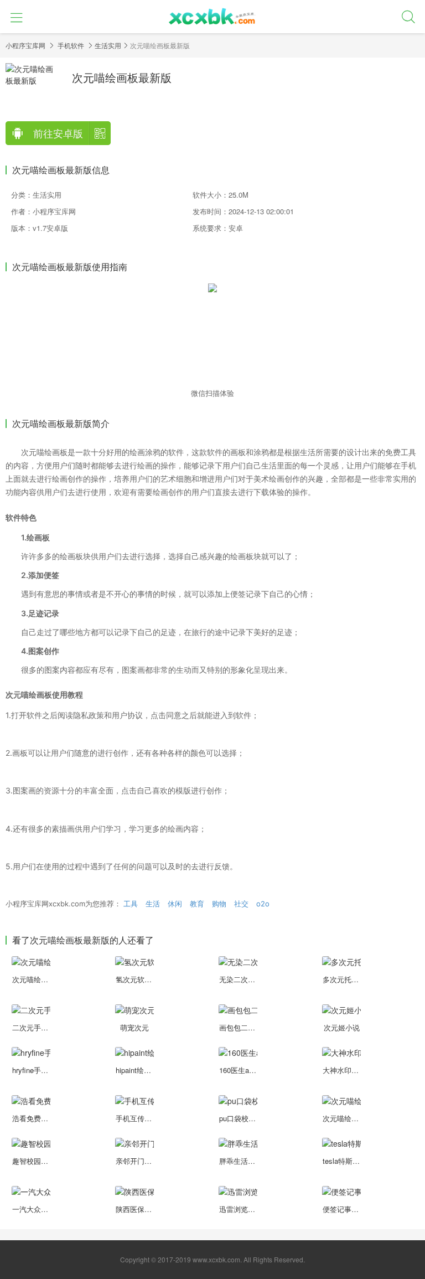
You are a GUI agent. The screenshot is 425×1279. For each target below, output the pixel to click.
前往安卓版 (58, 133)
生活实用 (108, 45)
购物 (219, 903)
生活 (153, 903)
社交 (241, 903)
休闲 (175, 903)
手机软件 (71, 45)
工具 (130, 903)
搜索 (408, 17)
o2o (262, 903)
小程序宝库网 (25, 45)
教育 (197, 903)
